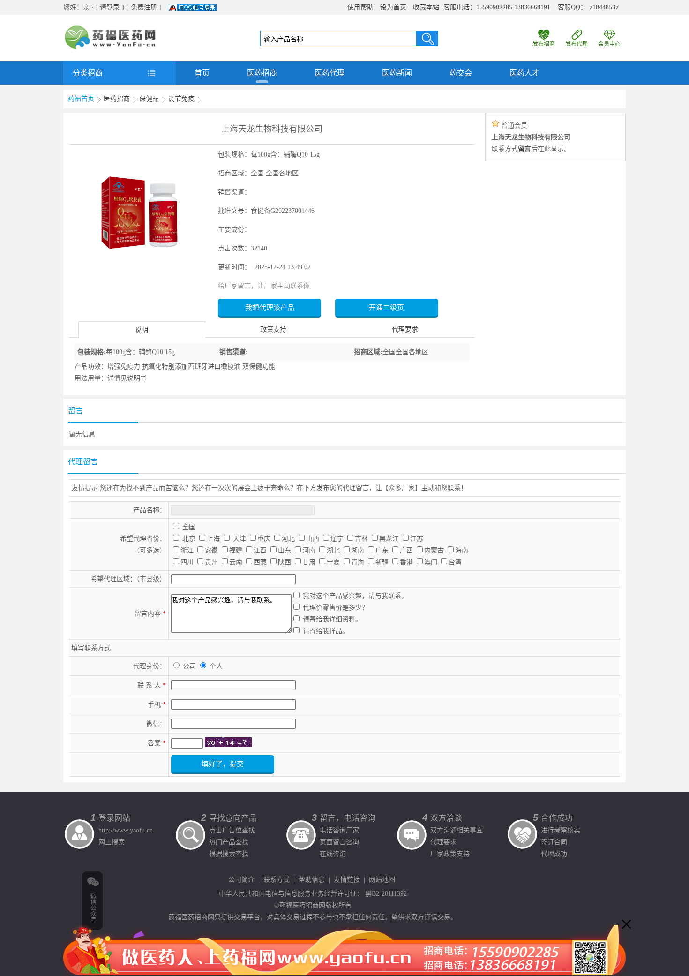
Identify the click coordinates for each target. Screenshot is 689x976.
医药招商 (262, 73)
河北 (288, 538)
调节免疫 (181, 98)
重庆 (263, 538)
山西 (312, 538)
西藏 (260, 562)
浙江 (187, 550)
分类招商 (88, 73)
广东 (382, 550)
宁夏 (333, 562)
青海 (357, 562)
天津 (239, 538)
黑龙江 (389, 538)
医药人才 (524, 73)
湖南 (357, 550)
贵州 (211, 562)
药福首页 (81, 98)
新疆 (382, 562)
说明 (141, 329)
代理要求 (405, 329)
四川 (187, 562)
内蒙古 (434, 550)
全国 (188, 526)
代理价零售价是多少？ (335, 607)
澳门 (430, 562)
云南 (235, 562)
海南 (461, 550)
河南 (308, 550)
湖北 (333, 550)
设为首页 (393, 7)
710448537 (604, 7)
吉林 (361, 538)
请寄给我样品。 (326, 631)
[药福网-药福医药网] (110, 28)
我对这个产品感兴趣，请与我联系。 (355, 595)
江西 (260, 550)
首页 (202, 73)
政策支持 (273, 329)
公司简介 (241, 879)
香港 (406, 562)
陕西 (284, 562)
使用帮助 (360, 7)
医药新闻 (397, 73)
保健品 (149, 98)
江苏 (416, 538)
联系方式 (276, 879)
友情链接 (347, 879)
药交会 (460, 73)
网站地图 (382, 879)
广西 (406, 550)
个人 (216, 666)
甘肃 (308, 562)
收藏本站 (426, 7)
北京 (188, 538)
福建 (235, 550)
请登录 (110, 7)
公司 (190, 666)
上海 (213, 538)
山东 (284, 550)
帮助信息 (312, 879)
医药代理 (329, 73)
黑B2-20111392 (386, 893)
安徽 (211, 550)
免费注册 (144, 7)
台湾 (455, 562)
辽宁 (337, 538)
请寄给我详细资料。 (332, 619)
